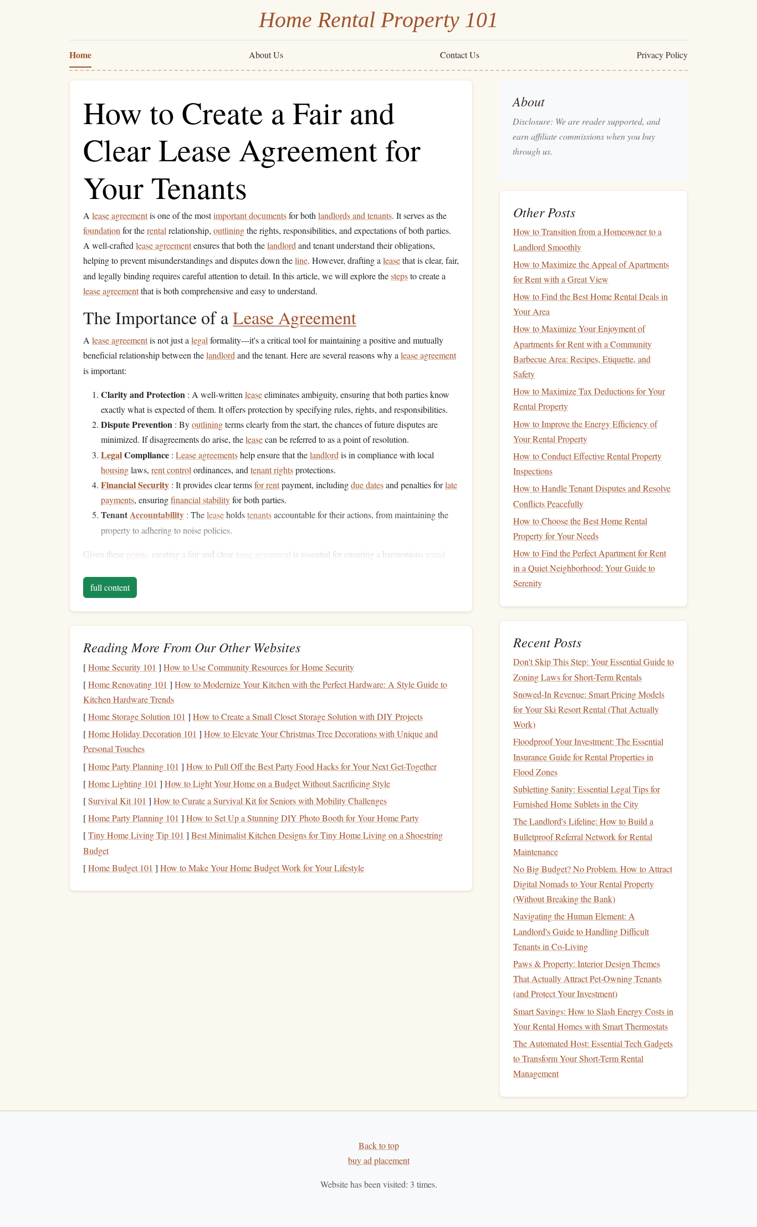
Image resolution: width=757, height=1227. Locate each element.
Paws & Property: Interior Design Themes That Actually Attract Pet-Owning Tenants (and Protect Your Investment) (587, 978)
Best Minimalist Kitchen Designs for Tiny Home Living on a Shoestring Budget (263, 842)
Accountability (157, 514)
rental (156, 230)
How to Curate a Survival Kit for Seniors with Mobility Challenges (270, 800)
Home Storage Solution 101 (137, 716)
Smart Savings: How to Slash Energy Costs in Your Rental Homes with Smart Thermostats (593, 1018)
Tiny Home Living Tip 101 (136, 835)
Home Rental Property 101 (378, 19)
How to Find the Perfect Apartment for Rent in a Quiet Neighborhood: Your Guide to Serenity (589, 568)
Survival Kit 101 (117, 800)
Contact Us (459, 54)
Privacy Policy (662, 54)
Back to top (379, 1145)
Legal (111, 454)
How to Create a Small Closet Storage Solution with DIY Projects (308, 716)
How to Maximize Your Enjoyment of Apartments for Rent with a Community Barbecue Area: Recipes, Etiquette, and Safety (582, 351)
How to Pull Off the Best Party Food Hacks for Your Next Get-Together (311, 766)
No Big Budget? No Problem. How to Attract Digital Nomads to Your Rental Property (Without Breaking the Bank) (592, 883)
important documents (250, 215)
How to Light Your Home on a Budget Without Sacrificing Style (277, 783)
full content (110, 587)
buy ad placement (379, 1160)
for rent (266, 484)
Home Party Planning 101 (133, 766)
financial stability (200, 499)
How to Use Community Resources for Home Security (258, 667)
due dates (367, 484)
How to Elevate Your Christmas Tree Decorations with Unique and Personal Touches (260, 741)
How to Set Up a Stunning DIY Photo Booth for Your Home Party (302, 818)
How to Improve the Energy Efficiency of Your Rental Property (585, 431)
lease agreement (119, 215)
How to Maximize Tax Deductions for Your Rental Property (589, 398)
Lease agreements (207, 455)
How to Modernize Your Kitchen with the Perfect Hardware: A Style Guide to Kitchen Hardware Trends (265, 691)
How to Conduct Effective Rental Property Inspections (587, 463)
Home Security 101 (122, 667)
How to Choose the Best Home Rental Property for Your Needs (580, 528)
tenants (259, 514)
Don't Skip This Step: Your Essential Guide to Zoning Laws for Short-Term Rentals (593, 669)
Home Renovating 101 (127, 684)
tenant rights (271, 470)
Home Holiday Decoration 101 (142, 733)
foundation (101, 230)
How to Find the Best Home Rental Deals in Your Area (590, 303)
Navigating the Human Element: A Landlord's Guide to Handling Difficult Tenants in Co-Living (581, 931)
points (136, 554)
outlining (228, 230)
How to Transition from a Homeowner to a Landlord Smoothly (587, 239)
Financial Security (135, 484)
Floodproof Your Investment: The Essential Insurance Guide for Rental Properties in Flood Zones (588, 756)
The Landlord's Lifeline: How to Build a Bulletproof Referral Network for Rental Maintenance (583, 836)
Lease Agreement (294, 317)
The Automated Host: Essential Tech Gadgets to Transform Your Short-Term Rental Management (593, 1058)
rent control (171, 470)
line (301, 260)
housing (115, 470)
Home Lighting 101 (122, 783)
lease (391, 260)
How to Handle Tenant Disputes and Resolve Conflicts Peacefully (592, 495)
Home (80, 54)
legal (199, 340)
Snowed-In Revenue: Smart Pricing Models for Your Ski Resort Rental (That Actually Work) (588, 709)
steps (399, 276)
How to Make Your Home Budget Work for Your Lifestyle (262, 867)
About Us (266, 54)
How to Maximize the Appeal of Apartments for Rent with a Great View (591, 271)
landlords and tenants (355, 215)
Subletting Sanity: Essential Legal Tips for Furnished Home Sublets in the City (586, 796)
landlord (281, 245)
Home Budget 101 (120, 867)
